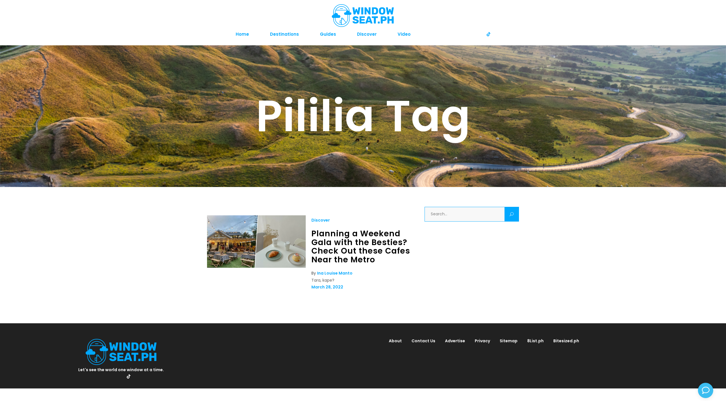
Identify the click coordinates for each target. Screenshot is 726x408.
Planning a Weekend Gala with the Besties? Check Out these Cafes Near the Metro (360, 246)
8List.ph (535, 341)
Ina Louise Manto (335, 273)
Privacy (482, 341)
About (395, 341)
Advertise (455, 341)
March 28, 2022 (327, 287)
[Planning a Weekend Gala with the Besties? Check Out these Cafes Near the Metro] (256, 266)
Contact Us (423, 341)
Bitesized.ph (566, 341)
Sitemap (509, 341)
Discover (320, 220)
